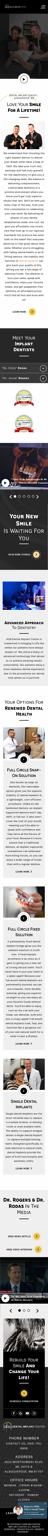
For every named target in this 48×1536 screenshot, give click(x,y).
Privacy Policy (25, 1529)
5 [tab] (33, 496)
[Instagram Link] (34, 1413)
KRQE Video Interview (19, 1249)
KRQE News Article (19, 1236)
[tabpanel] (24, 468)
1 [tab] (15, 496)
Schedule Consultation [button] (24, 1401)
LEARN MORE (19, 312)
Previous (11, 497)
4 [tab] (28, 496)
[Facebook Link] (13, 1413)
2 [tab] (19, 496)
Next (37, 497)
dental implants (28, 260)
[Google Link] (20, 1413)
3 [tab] (24, 496)
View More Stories (19, 554)
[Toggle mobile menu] (43, 7)
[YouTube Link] (27, 1413)
